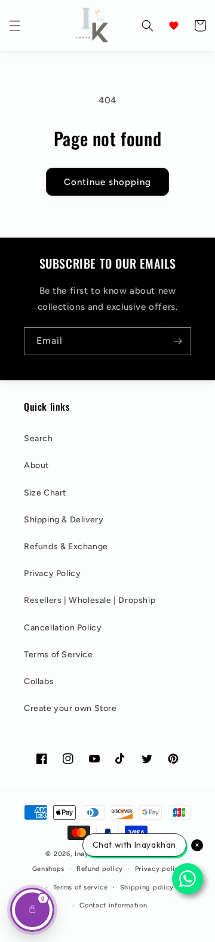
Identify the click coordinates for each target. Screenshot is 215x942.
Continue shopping (107, 182)
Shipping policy (147, 887)
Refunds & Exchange (66, 546)
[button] (15, 26)
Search (38, 438)
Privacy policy (159, 869)
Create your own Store (70, 708)
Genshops (48, 869)
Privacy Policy (52, 573)
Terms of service (80, 887)
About (36, 465)
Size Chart (45, 493)
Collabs (39, 681)
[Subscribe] (177, 341)
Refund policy (99, 869)
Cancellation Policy (63, 628)
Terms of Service (58, 654)
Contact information (113, 905)
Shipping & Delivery (63, 520)
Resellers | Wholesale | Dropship (89, 600)
